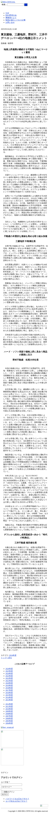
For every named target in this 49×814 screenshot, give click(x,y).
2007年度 (9, 716)
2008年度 (9, 714)
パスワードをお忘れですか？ (17, 799)
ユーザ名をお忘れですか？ (16, 801)
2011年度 (9, 706)
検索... (4, 4)
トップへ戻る (6, 658)
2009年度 (9, 711)
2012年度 (9, 704)
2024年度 (12, 655)
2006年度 (9, 718)
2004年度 (9, 723)
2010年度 (9, 709)
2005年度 (9, 721)
